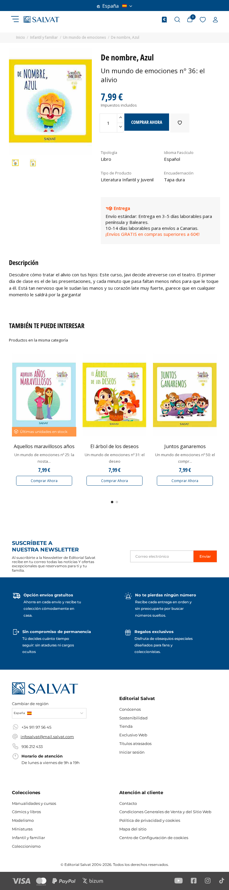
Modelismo (23, 820)
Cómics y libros (26, 811)
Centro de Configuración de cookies (153, 837)
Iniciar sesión (132, 752)
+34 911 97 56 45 (36, 727)
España (110, 6)
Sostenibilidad (133, 718)
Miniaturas (22, 829)
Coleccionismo (26, 846)
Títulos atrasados (135, 743)
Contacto (128, 803)
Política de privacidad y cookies (149, 820)
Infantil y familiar (28, 837)
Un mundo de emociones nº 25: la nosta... (44, 458)
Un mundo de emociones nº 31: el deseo (115, 458)
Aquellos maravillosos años (44, 446)
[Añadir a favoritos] (179, 123)
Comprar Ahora (44, 480)
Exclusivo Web (133, 734)
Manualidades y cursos (34, 803)
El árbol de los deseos (114, 446)
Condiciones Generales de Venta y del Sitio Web (165, 811)
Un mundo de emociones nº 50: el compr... (185, 458)
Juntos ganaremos (185, 446)
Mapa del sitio (132, 829)
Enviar (205, 556)
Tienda (126, 726)
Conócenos (130, 709)
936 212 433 (32, 746)
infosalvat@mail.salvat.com (47, 736)
